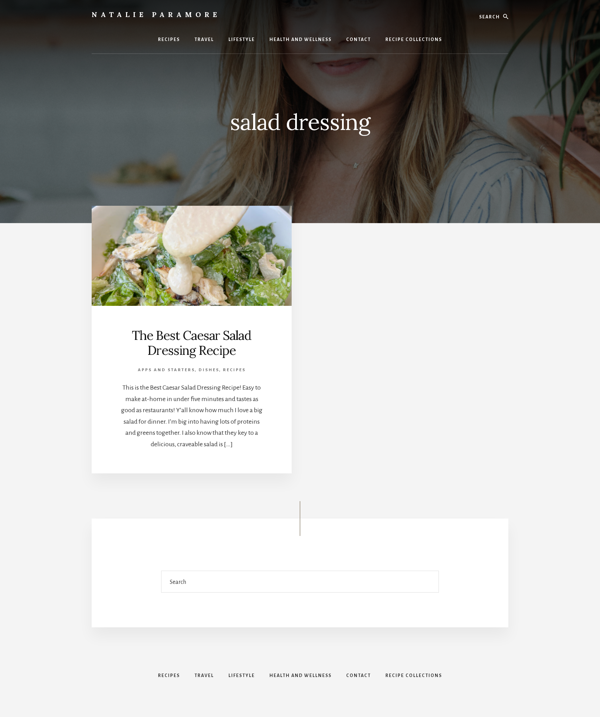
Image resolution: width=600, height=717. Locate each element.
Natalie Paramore (156, 14)
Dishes (209, 370)
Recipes (234, 370)
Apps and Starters (166, 370)
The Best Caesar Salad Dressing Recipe (191, 342)
